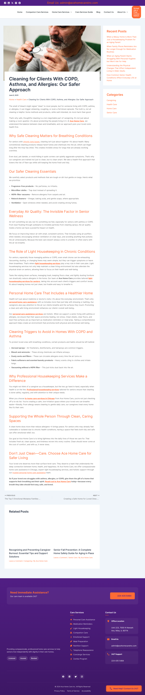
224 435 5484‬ (124, 596)
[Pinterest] (19, 3)
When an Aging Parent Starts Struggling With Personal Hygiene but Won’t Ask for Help (121, 58)
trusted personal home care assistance (29, 472)
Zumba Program (80, 659)
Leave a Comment (16, 561)
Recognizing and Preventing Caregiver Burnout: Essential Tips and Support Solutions (30, 553)
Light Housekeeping (81, 628)
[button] (136, 12)
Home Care (111, 108)
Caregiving (28, 561)
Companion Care (80, 633)
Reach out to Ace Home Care (58, 481)
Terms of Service (73, 691)
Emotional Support (81, 637)
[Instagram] (16, 3)
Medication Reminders (82, 624)
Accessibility (86, 691)
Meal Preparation (80, 641)
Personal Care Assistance (84, 619)
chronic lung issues (31, 141)
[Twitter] (12, 3)
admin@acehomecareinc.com (79, 2)
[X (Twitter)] (75, 676)
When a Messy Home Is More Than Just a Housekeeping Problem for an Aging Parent (121, 39)
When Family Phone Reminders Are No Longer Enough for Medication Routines (122, 49)
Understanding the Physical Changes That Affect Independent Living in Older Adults (121, 68)
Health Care (112, 104)
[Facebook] (5, 3)
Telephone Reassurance (83, 650)
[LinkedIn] (9, 3)
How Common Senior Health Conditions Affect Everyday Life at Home (122, 78)
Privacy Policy (59, 691)
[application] (70, 12)
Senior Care (73, 557)
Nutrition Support (80, 646)
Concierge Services (81, 654)
